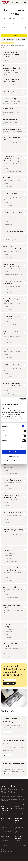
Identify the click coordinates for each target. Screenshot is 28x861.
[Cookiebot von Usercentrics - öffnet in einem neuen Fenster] (19, 399)
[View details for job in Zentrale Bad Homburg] (24, 550)
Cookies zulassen (14, 451)
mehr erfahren (7, 731)
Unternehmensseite (6, 808)
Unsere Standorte (19, 808)
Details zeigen (19, 447)
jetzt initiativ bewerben (9, 680)
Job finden (14, 35)
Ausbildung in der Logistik (5, 846)
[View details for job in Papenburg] (24, 233)
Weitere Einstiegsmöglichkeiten (7, 830)
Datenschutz (4, 810)
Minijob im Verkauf (5, 820)
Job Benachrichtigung (9, 683)
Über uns (17, 806)
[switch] (24, 431)
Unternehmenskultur (20, 813)
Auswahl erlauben (14, 456)
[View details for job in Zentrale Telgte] (24, 139)
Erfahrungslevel (20, 39)
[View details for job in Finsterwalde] (24, 385)
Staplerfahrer (4, 843)
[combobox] (13, 24)
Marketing (17, 824)
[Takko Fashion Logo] (5, 2)
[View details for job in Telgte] (24, 179)
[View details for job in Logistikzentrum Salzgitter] (24, 569)
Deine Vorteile (18, 811)
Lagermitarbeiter (5, 840)
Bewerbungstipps (19, 843)
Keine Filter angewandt (7, 42)
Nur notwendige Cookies (14, 461)
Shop (2, 806)
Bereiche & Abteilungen (8, 39)
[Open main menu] (25, 2)
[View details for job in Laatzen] (24, 497)
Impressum (4, 813)
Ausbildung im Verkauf (7, 827)
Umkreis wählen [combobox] (6, 30)
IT (15, 822)
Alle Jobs (3, 804)
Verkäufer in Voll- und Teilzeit (6, 823)
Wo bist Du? (15, 2)
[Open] (25, 27)
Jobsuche (17, 840)
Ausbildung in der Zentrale (19, 828)
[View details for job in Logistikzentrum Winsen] (24, 588)
